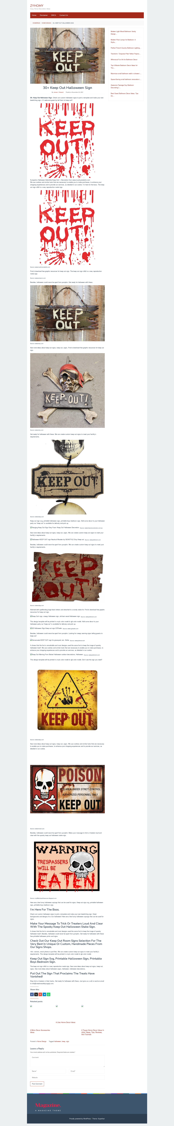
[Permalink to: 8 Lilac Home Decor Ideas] (67, 1013)
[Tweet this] (36, 994)
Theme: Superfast (98, 1118)
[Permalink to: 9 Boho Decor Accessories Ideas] (42, 1016)
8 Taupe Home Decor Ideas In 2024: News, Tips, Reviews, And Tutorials (92, 1032)
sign (67, 1041)
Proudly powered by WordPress (80, 1118)
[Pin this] (40, 994)
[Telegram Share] (44, 994)
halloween (57, 1041)
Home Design (41, 1041)
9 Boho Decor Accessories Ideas (40, 1031)
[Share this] (32, 994)
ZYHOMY (36, 6)
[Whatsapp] (48, 994)
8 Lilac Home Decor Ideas (65, 1022)
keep (63, 1041)
